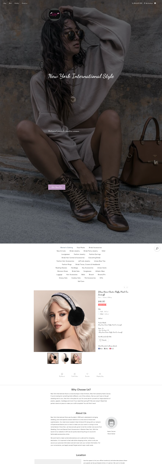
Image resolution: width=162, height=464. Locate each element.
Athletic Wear (100, 271)
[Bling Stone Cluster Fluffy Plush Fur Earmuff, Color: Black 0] (52, 358)
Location (17, 3)
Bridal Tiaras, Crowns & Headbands (88, 264)
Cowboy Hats (76, 278)
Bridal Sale (75, 271)
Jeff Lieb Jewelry (84, 261)
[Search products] (157, 248)
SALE (103, 251)
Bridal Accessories (95, 247)
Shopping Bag (100, 376)
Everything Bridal (94, 258)
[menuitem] (124, 287)
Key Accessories (87, 268)
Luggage (59, 274)
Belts (83, 274)
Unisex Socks (101, 268)
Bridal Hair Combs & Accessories (73, 258)
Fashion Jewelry (79, 254)
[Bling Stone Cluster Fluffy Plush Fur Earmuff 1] (64, 358)
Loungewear (65, 254)
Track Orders (74, 376)
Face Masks (81, 247)
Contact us (24, 3)
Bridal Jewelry (75, 251)
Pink (104, 311)
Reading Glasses (61, 268)
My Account (62, 376)
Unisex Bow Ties (99, 261)
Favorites (87, 376)
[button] (103, 340)
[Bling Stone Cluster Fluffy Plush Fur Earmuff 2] (76, 358)
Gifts (101, 278)
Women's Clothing (66, 247)
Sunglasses (87, 271)
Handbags (74, 268)
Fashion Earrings (95, 254)
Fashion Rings (67, 264)
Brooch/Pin (102, 274)
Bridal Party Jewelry (91, 251)
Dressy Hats (63, 278)
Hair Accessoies (71, 274)
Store (4, 3)
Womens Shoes (62, 271)
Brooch (91, 274)
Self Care (81, 281)
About (10, 3)
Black (104, 314)
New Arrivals (61, 251)
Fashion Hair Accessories (65, 261)
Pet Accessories (90, 278)
